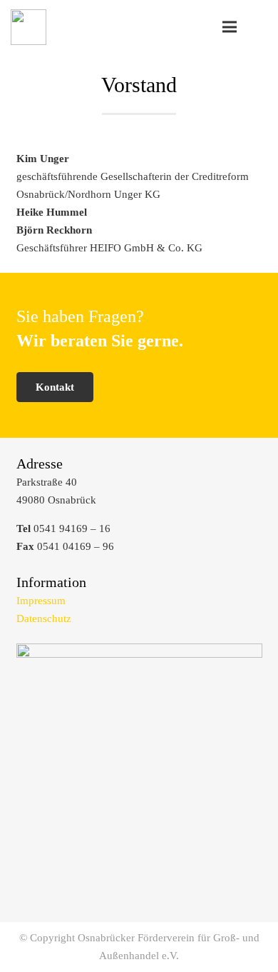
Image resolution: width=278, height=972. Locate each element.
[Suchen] (259, 27)
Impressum (41, 600)
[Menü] (229, 27)
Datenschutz (43, 618)
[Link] (28, 27)
